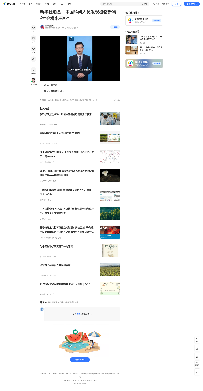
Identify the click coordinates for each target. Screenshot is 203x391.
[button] (156, 20)
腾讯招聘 (90, 374)
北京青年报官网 (45, 256)
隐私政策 (68, 374)
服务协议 (61, 374)
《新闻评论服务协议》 (72, 302)
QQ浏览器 (105, 374)
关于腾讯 (43, 374)
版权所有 (83, 383)
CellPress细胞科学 (47, 238)
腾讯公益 (97, 374)
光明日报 (43, 124)
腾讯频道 (112, 374)
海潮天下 (43, 181)
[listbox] (80, 201)
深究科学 (43, 200)
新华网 (42, 143)
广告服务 (83, 374)
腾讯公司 (77, 383)
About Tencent (52, 374)
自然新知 (43, 219)
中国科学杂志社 (45, 294)
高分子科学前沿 (45, 162)
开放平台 (75, 374)
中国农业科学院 (45, 275)
